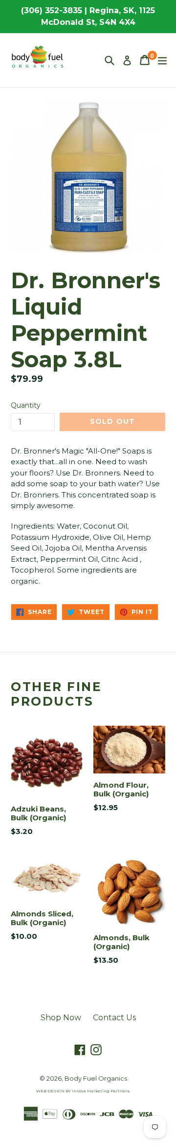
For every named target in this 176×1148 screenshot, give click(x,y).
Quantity (26, 405)
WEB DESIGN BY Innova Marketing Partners (83, 1091)
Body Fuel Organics (96, 1078)
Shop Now (61, 1017)
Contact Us (114, 1017)
